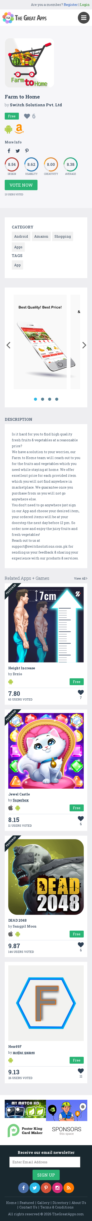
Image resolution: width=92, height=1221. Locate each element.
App (17, 265)
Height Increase (21, 668)
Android (21, 236)
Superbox (21, 800)
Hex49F (15, 1046)
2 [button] (42, 399)
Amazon (41, 236)
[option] (40, 343)
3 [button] (49, 399)
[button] (8, 344)
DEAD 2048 (17, 920)
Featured (27, 1202)
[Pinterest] (46, 1187)
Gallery (43, 1202)
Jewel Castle (19, 794)
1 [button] (35, 399)
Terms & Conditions (57, 1207)
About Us (78, 1202)
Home (11, 1202)
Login (85, 4)
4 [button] (56, 399)
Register (71, 4)
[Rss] (68, 1187)
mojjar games (24, 1052)
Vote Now (21, 185)
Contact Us (28, 1207)
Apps (18, 247)
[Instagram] (57, 1187)
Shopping (62, 236)
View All (80, 578)
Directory (60, 1202)
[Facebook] (23, 1187)
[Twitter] (34, 1187)
